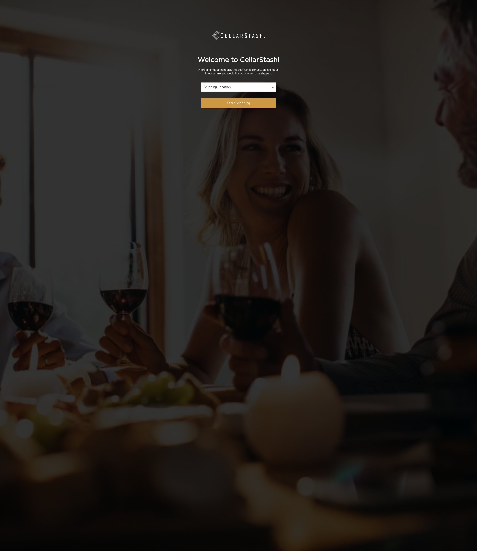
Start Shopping (238, 103)
